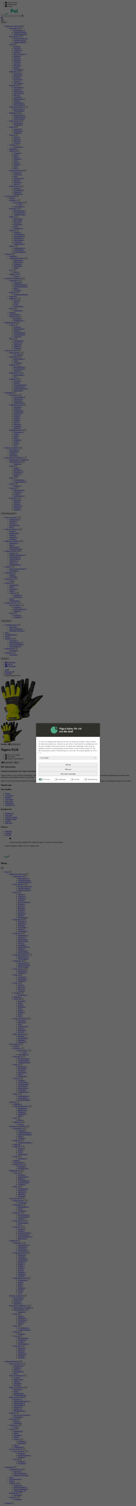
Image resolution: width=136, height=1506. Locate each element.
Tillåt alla (68, 765)
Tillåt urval (68, 769)
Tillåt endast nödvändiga (68, 774)
